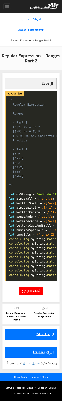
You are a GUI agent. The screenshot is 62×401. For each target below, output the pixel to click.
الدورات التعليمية (31, 19)
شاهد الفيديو (31, 291)
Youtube (10, 387)
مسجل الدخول (31, 363)
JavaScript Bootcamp (31, 30)
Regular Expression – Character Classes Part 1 (16, 316)
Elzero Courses (22, 377)
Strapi (45, 377)
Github (30, 387)
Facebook (20, 387)
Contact (52, 387)
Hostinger (36, 377)
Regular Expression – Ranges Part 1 (45, 314)
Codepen (42, 387)
